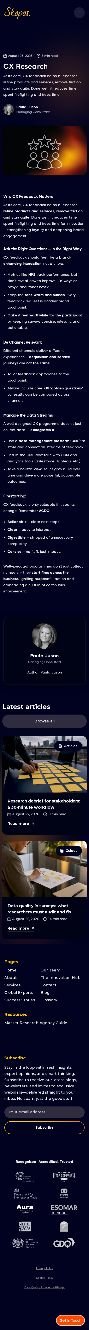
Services (12, 985)
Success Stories (19, 1000)
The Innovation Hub (61, 978)
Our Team (50, 970)
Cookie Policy (44, 1277)
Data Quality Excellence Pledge (44, 1287)
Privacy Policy (44, 1268)
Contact (49, 985)
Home (10, 970)
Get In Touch (70, 1320)
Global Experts (18, 993)
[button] (79, 12)
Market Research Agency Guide (35, 1023)
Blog (45, 993)
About (10, 978)
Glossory (49, 1000)
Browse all (44, 721)
